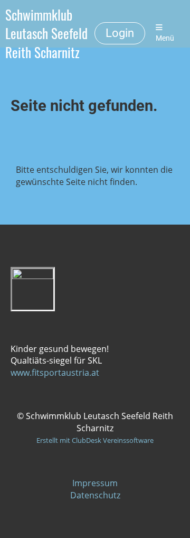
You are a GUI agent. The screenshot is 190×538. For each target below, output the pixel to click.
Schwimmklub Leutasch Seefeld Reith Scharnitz (46, 33)
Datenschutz (95, 495)
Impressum (95, 483)
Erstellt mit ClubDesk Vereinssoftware (95, 440)
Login (120, 33)
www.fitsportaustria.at (55, 372)
